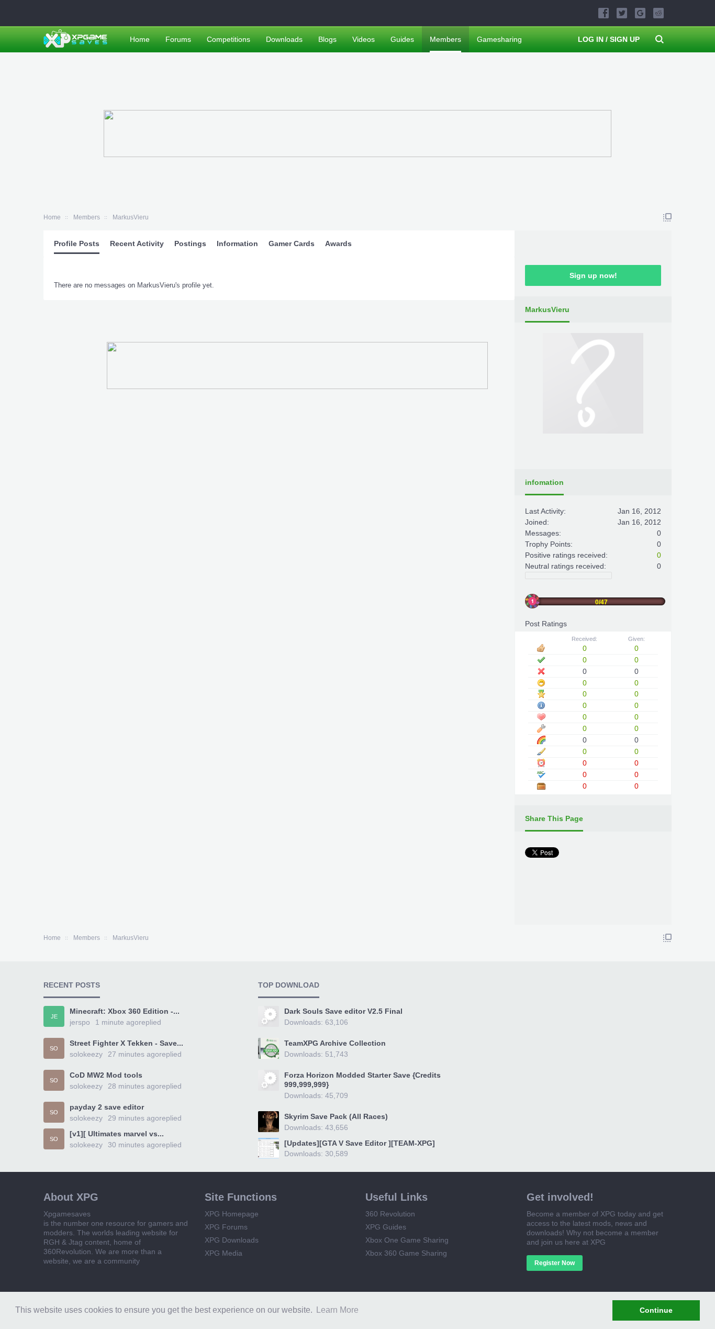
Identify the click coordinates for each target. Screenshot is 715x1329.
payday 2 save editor (107, 1107)
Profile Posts (76, 243)
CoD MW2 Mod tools (106, 1075)
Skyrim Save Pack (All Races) (336, 1116)
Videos (363, 39)
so (54, 1048)
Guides (402, 39)
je (54, 1016)
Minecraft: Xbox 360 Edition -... (125, 1011)
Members (445, 39)
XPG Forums (226, 1227)
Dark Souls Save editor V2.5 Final (343, 1011)
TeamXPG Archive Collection (335, 1043)
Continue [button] (656, 1310)
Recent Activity (137, 243)
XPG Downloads (232, 1240)
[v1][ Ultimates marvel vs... (117, 1133)
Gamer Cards (292, 243)
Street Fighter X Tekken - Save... (126, 1043)
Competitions (228, 39)
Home (140, 39)
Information (237, 243)
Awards (338, 243)
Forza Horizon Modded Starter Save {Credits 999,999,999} (362, 1080)
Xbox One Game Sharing (407, 1240)
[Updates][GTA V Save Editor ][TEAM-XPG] (359, 1143)
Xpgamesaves (67, 1214)
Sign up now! (593, 275)
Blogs (327, 39)
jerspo (80, 1022)
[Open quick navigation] (667, 217)
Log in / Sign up (609, 39)
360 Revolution (390, 1214)
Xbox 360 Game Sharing (406, 1253)
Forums (178, 39)
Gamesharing (499, 39)
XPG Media (223, 1253)
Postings (190, 243)
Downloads (284, 39)
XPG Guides (385, 1227)
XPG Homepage (232, 1214)
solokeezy (86, 1054)
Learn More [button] (337, 1309)
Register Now (554, 1263)
